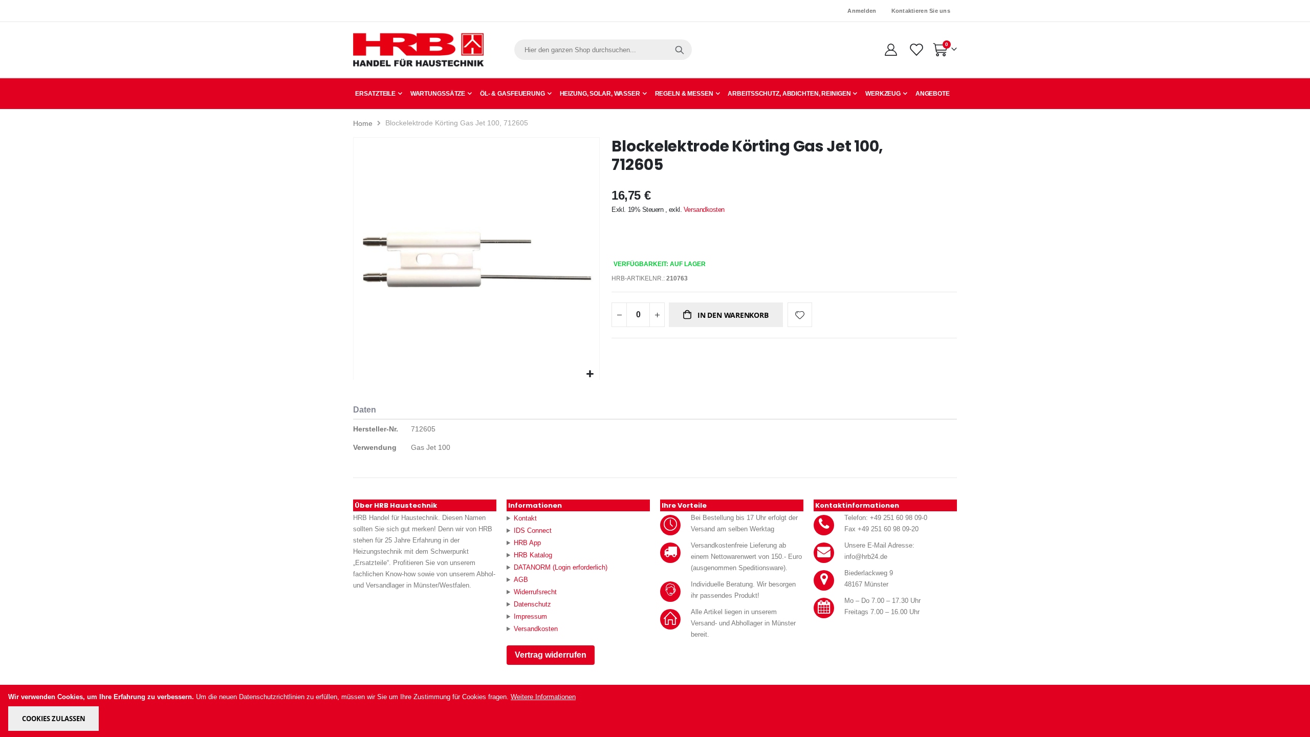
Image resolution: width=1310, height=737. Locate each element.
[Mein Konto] (891, 50)
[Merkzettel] (916, 50)
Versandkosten (704, 209)
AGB (521, 579)
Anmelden (861, 11)
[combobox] (603, 49)
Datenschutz (532, 604)
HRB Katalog (533, 555)
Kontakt (525, 518)
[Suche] (679, 49)
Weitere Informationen (543, 697)
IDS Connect (533, 530)
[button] (590, 374)
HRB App (527, 543)
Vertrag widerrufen (550, 655)
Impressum (530, 616)
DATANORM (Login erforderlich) (560, 567)
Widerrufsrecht (535, 592)
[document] (655, 711)
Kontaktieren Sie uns (921, 11)
